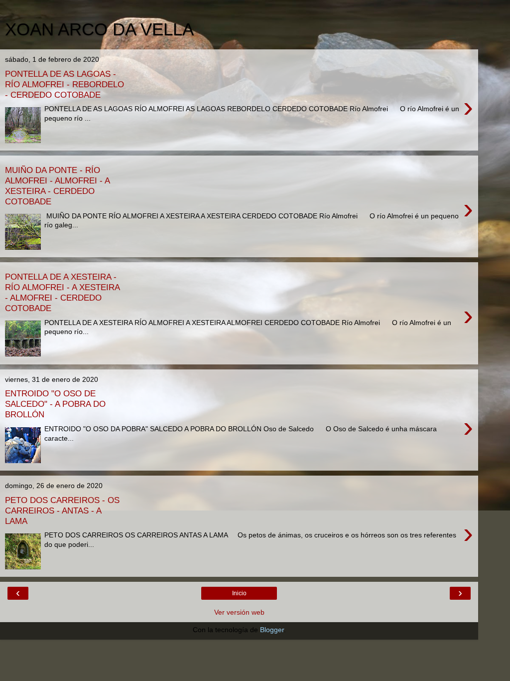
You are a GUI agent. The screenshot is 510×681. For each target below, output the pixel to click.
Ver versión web (239, 612)
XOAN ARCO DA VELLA (99, 29)
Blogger (272, 630)
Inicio (239, 593)
